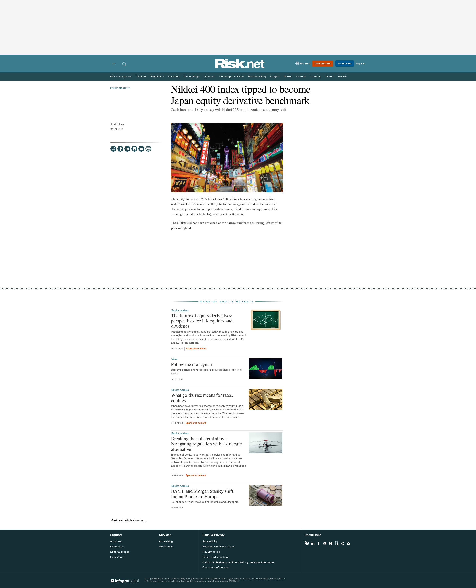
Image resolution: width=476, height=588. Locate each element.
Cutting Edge (192, 76)
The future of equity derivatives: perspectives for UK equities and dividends (202, 320)
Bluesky (330, 543)
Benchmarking (257, 76)
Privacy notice (211, 551)
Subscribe (345, 63)
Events (330, 76)
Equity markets (120, 88)
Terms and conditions (215, 556)
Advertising (166, 541)
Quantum (209, 76)
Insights (275, 76)
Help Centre (117, 556)
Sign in (361, 63)
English (305, 63)
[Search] (124, 64)
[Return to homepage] (240, 67)
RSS (348, 543)
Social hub (342, 543)
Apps (336, 543)
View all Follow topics (307, 543)
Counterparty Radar (231, 76)
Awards (342, 76)
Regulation (157, 76)
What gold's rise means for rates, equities (202, 397)
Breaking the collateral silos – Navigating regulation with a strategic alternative (206, 443)
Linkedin (313, 543)
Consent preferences (215, 567)
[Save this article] (134, 149)
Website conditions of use (218, 546)
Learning (315, 76)
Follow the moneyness (192, 364)
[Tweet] (113, 149)
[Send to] (141, 149)
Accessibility (210, 541)
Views (174, 359)
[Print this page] (148, 149)
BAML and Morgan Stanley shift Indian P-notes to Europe (202, 493)
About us (115, 541)
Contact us (117, 546)
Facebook (318, 543)
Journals (301, 76)
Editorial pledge (120, 551)
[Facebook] (120, 149)
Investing (173, 76)
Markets (141, 76)
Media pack (166, 546)
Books (288, 76)
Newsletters (323, 63)
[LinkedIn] (127, 149)
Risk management (121, 76)
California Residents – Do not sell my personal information (238, 562)
